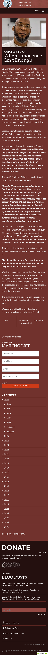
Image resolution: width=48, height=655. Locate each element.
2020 (6, 459)
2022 (6, 450)
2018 (6, 468)
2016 (6, 477)
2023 (6, 445)
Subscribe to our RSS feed (14, 633)
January (10, 431)
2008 (6, 513)
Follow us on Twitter (12, 628)
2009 (6, 509)
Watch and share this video (13, 272)
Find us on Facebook (12, 623)
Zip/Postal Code (9, 375)
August (10, 404)
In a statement (8, 146)
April (9, 422)
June (9, 413)
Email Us (8, 639)
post (34, 189)
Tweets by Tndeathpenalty (13, 534)
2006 (6, 522)
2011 (6, 500)
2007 (6, 518)
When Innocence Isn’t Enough (23, 58)
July (8, 409)
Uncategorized (25, 323)
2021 (6, 454)
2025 (6, 436)
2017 (6, 472)
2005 (6, 527)
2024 (6, 440)
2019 (6, 463)
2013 (6, 490)
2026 (6, 400)
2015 (6, 481)
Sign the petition (9, 260)
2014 (6, 486)
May (8, 418)
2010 (6, 504)
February (11, 427)
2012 (6, 495)
